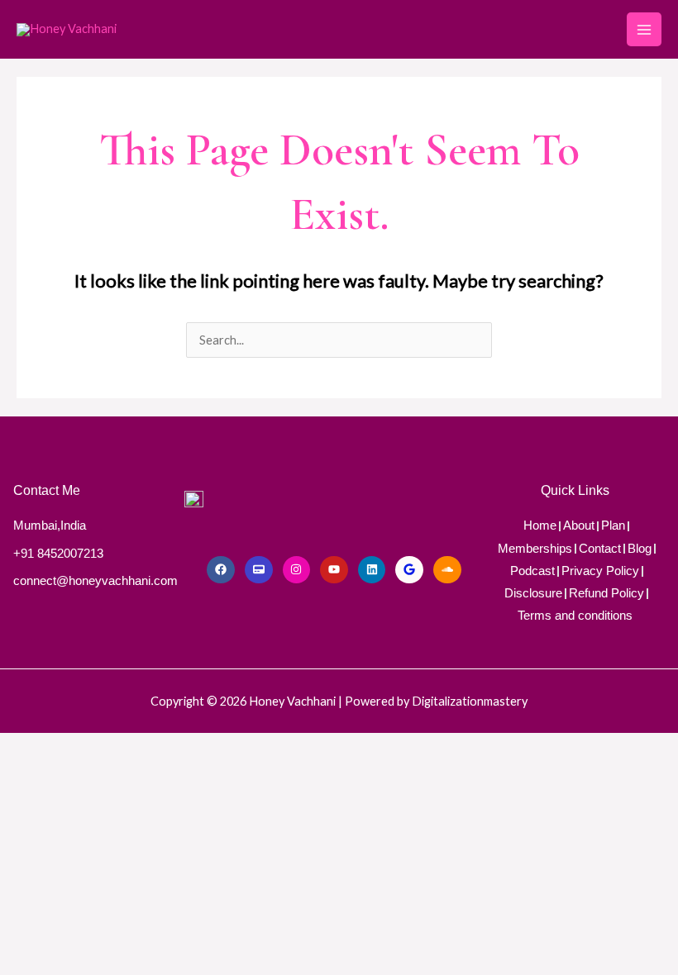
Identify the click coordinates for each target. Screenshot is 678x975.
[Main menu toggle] (644, 29)
